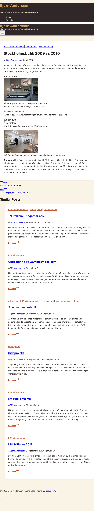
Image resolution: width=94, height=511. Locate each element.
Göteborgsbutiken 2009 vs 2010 (15, 191)
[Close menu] (0, 500)
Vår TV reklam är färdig (10, 184)
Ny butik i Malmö (19, 398)
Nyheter (75, 301)
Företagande (31, 46)
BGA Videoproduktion (14, 46)
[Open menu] (2, 32)
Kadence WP (51, 491)
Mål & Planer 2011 (20, 444)
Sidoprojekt (16, 353)
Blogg (8, 17)
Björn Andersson (13, 60)
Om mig (9, 20)
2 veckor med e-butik (22, 307)
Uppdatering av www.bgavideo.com (32, 261)
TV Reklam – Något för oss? (26, 216)
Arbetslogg (13, 301)
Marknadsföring (46, 46)
